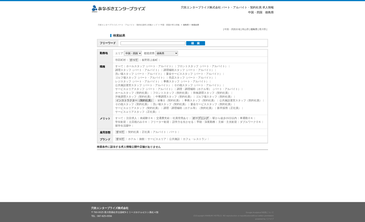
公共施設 (174, 138)
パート (173, 131)
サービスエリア (157, 138)
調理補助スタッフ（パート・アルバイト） (188, 69)
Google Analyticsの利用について (260, 212)
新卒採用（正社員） (229, 107)
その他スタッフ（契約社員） (132, 104)
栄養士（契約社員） (169, 100)
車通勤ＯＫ (246, 118)
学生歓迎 (120, 121)
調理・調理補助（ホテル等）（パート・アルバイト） (209, 88)
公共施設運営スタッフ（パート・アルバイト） (143, 85)
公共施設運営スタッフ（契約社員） (240, 100)
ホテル (132, 138)
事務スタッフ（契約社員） (200, 100)
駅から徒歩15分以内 (225, 118)
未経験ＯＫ (146, 118)
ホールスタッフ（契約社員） (132, 92)
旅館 (141, 138)
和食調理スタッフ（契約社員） (211, 92)
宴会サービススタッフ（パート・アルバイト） (194, 73)
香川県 (262, 29)
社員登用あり (181, 118)
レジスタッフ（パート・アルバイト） (137, 81)
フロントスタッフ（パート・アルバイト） (202, 66)
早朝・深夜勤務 (206, 121)
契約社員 (133, 131)
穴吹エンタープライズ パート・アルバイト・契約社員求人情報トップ (127, 25)
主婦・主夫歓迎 (227, 121)
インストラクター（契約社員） (134, 100)
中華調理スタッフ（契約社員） (174, 96)
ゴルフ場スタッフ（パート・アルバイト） (140, 77)
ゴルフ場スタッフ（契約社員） (214, 96)
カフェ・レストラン (195, 138)
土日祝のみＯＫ (138, 121)
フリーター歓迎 (160, 121)
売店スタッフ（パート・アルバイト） (191, 77)
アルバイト (159, 131)
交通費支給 (163, 118)
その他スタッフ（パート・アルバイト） (198, 85)
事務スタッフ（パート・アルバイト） (186, 81)
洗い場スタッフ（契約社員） (170, 104)
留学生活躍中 (123, 125)
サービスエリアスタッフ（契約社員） (137, 107)
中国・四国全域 (232, 29)
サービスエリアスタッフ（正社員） (136, 111)
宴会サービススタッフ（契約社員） (211, 104)
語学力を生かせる (183, 121)
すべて (134, 59)
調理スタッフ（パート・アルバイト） (137, 69)
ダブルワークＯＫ (250, 121)
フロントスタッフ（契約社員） (171, 92)
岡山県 (245, 29)
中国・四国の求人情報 (170, 25)
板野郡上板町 (150, 59)
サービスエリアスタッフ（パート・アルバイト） (144, 88)
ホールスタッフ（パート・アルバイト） (150, 66)
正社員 (146, 131)
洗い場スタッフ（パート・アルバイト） (139, 73)
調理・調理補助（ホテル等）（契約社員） (188, 107)
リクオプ (270, 219)
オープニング (201, 118)
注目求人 (131, 118)
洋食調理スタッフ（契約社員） (133, 96)
